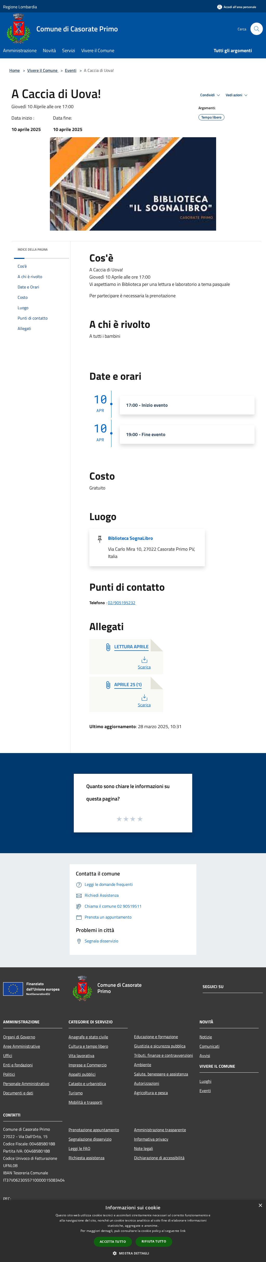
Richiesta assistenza (86, 1158)
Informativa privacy (151, 1139)
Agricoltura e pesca (151, 1092)
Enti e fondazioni (18, 1065)
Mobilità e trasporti (85, 1102)
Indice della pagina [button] (33, 249)
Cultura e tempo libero (88, 1046)
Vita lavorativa (81, 1055)
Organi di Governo (19, 1037)
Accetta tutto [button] (113, 1241)
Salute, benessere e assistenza (161, 1074)
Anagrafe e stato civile (88, 1037)
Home (14, 70)
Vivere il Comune (42, 70)
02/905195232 (121, 602)
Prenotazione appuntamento (94, 1130)
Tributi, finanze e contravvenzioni (163, 1055)
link (182, 1231)
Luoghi (205, 1081)
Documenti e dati (18, 1093)
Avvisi (205, 1055)
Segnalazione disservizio (90, 1139)
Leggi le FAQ (79, 1148)
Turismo (76, 1093)
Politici (9, 1074)
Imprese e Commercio (88, 1065)
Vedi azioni (234, 95)
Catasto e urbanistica (87, 1083)
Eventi (70, 70)
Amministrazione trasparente (160, 1130)
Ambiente (142, 1064)
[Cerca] (256, 29)
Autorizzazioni (146, 1083)
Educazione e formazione (156, 1036)
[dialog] (133, 1231)
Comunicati (210, 1046)
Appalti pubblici (82, 1074)
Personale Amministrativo (26, 1083)
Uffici (7, 1055)
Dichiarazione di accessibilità (159, 1158)
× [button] (260, 1206)
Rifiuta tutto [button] (154, 1241)
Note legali (143, 1148)
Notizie (206, 1037)
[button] (133, 1253)
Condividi (207, 95)
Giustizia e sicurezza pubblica (159, 1046)
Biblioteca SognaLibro (130, 538)
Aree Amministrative (21, 1046)
